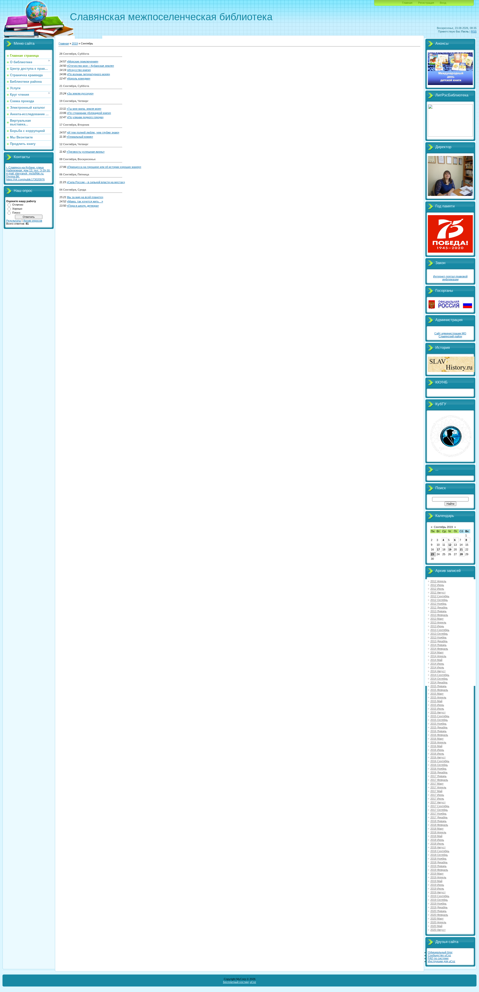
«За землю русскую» (80, 93)
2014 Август (438, 671)
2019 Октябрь (439, 899)
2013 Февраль (439, 614)
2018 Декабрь (439, 862)
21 (461, 549)
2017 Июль (437, 798)
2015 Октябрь (439, 719)
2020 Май (436, 926)
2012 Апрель (438, 581)
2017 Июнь (437, 794)
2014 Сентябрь (439, 674)
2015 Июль (437, 708)
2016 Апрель (438, 742)
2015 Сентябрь (439, 716)
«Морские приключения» (82, 61)
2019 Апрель (438, 877)
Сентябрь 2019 (443, 526)
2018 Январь (438, 821)
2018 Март (437, 828)
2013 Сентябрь (439, 629)
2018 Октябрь (439, 854)
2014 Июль (437, 667)
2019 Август (438, 892)
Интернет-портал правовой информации (450, 278)
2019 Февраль (439, 869)
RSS (474, 31)
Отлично (17, 204)
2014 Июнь (437, 663)
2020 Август (438, 929)
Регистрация (426, 2)
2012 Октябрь (439, 599)
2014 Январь (438, 644)
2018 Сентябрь (439, 851)
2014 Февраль (439, 648)
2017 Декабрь (439, 817)
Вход (443, 2)
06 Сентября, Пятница (74, 174)
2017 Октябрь (439, 809)
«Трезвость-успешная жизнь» (86, 151)
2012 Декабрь (439, 607)
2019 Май (436, 881)
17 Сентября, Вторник (74, 124)
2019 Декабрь (439, 907)
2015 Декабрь (439, 727)
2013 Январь (438, 611)
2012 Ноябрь (438, 603)
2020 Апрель (438, 922)
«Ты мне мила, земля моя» (84, 108)
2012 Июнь (437, 584)
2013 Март (437, 618)
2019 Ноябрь (438, 903)
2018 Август (438, 847)
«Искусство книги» (79, 69)
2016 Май (436, 746)
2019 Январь (438, 866)
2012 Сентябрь (439, 596)
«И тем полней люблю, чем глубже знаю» (93, 132)
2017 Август (438, 802)
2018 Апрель (438, 832)
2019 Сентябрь (439, 896)
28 (461, 554)
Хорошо (17, 208)
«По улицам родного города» (85, 117)
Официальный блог (440, 952)
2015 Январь (438, 686)
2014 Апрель (438, 656)
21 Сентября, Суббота (74, 85)
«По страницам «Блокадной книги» (89, 112)
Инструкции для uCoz (441, 961)
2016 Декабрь (439, 772)
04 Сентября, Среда (72, 189)
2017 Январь (438, 776)
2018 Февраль (439, 824)
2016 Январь (438, 731)
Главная (407, 2)
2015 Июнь (437, 704)
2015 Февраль (439, 689)
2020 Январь (438, 911)
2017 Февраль (439, 779)
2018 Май (436, 836)
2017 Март (437, 783)
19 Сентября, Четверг (74, 100)
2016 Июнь (437, 749)
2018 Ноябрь (438, 858)
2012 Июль (437, 588)
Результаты (13, 220)
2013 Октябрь (439, 633)
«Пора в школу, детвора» (83, 205)
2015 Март (437, 693)
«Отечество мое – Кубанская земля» (90, 65)
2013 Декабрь (439, 641)
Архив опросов (32, 220)
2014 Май (436, 659)
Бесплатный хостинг (236, 982)
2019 (75, 43)
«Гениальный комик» (80, 136)
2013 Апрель (438, 622)
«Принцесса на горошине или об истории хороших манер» (104, 166)
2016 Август (438, 757)
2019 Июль (437, 888)
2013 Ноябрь (438, 637)
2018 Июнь (437, 839)
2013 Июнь (437, 626)
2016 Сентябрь (439, 761)
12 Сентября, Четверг (74, 144)
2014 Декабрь (439, 682)
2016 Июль (437, 753)
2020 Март (437, 918)
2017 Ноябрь (438, 813)
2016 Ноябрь (438, 768)
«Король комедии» (78, 78)
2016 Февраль (439, 734)
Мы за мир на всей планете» (85, 197)
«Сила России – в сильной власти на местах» (96, 182)
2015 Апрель (438, 697)
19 (449, 549)
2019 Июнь (437, 884)
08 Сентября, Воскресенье (77, 159)
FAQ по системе (438, 958)
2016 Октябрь (439, 764)
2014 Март (437, 652)
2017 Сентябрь (439, 806)
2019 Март (437, 873)
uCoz (253, 982)
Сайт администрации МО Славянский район (450, 335)
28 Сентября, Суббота (74, 53)
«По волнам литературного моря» (88, 74)
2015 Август (438, 712)
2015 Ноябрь (438, 723)
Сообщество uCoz (439, 955)
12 (449, 544)
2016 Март (437, 738)
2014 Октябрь (439, 678)
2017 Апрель (438, 787)
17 (438, 549)
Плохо (16, 212)
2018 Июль (437, 843)
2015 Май (436, 701)
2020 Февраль (439, 914)
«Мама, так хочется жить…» (85, 201)
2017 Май (436, 791)
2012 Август (438, 592)
